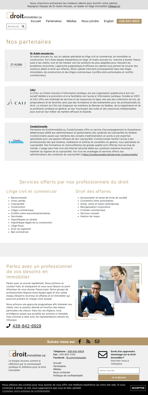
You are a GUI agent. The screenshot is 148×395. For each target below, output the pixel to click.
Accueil (36, 21)
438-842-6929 (129, 21)
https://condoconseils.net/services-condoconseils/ (110, 154)
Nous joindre (90, 21)
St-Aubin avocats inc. (42, 53)
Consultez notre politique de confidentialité (26, 391)
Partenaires (54, 21)
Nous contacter (61, 372)
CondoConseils (38, 126)
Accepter (138, 387)
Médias (71, 21)
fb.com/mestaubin (76, 357)
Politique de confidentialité (68, 375)
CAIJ (32, 89)
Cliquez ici (114, 6)
